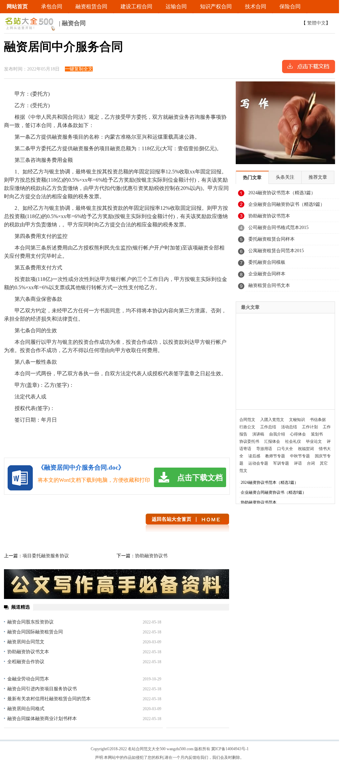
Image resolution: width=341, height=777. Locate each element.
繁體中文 (316, 23)
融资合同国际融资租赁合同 (35, 631)
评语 (298, 463)
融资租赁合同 (91, 6)
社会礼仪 (293, 441)
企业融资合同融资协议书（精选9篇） (286, 204)
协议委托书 (249, 441)
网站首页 (17, 6)
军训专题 (281, 463)
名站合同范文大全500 (147, 749)
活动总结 (289, 427)
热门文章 (252, 177)
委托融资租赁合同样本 (271, 239)
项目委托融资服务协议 (46, 555)
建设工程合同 (136, 6)
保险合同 (290, 6)
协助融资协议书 (151, 555)
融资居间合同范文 (25, 641)
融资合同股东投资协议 (30, 621)
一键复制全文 (79, 69)
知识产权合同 (216, 6)
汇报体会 (272, 441)
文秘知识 (297, 419)
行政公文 (247, 427)
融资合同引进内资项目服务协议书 (42, 688)
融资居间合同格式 (25, 708)
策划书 (317, 434)
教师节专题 (275, 456)
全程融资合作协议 (25, 661)
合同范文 (247, 419)
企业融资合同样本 (266, 273)
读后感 (254, 456)
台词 (311, 463)
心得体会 (298, 434)
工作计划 (310, 427)
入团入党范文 (272, 419)
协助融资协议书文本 (28, 651)
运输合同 (176, 6)
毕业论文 (314, 441)
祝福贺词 (306, 448)
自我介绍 (277, 434)
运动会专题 (258, 463)
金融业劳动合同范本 (28, 678)
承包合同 (51, 6)
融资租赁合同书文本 (269, 285)
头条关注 (285, 177)
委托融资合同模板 (266, 262)
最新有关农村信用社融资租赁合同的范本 (49, 698)
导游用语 (264, 448)
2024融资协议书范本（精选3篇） (282, 192)
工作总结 (268, 427)
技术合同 (255, 6)
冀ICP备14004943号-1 (230, 749)
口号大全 (285, 448)
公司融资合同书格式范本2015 (278, 227)
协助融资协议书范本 (269, 215)
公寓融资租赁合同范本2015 (276, 250)
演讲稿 (258, 434)
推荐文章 (318, 177)
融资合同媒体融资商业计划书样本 (42, 718)
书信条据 (318, 419)
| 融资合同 (71, 23)
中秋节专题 (300, 456)
